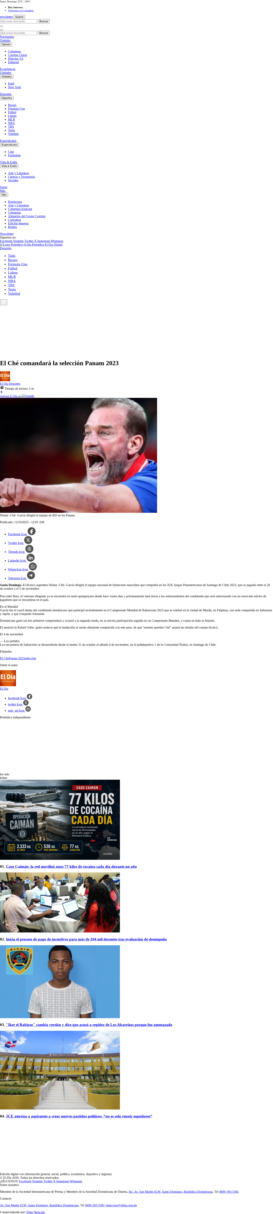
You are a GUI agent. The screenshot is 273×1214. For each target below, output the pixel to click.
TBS (11, 126)
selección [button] (30, 658)
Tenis (11, 130)
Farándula (14, 155)
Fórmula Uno (16, 108)
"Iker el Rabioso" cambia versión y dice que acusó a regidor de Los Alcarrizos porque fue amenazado (89, 1025)
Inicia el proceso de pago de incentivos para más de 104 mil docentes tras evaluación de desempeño (86, 939)
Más (2, 190)
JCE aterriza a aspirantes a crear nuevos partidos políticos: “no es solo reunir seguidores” (79, 1116)
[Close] (1, 29)
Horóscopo (15, 201)
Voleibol (13, 134)
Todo (11, 256)
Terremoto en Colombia (21, 10)
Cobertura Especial (20, 209)
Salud (3, 187)
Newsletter (7, 233)
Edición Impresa (18, 223)
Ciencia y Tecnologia (21, 176)
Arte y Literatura (18, 173)
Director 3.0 (15, 58)
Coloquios (14, 212)
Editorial (13, 62)
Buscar (43, 21)
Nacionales (7, 36)
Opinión (5, 40)
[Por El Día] (5, 380)
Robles (12, 227)
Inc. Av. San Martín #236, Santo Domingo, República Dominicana (171, 1191)
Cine (11, 151)
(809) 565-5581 (229, 1191)
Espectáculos (8, 140)
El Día (4, 383)
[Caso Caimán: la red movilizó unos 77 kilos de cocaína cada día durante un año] (136, 820)
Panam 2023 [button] (17, 658)
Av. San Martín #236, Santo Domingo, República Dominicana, (39, 1205)
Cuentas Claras (17, 55)
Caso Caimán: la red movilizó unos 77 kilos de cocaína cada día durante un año (71, 866)
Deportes (5, 94)
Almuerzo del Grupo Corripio (27, 216)
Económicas (7, 69)
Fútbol (12, 112)
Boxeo (12, 105)
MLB (11, 119)
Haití (11, 83)
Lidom (12, 116)
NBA (11, 123)
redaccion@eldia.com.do (121, 1205)
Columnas (14, 51)
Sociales (13, 180)
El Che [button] (4, 658)
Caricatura (14, 219)
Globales (5, 72)
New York (14, 87)
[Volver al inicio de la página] (3, 302)
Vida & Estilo (8, 162)
